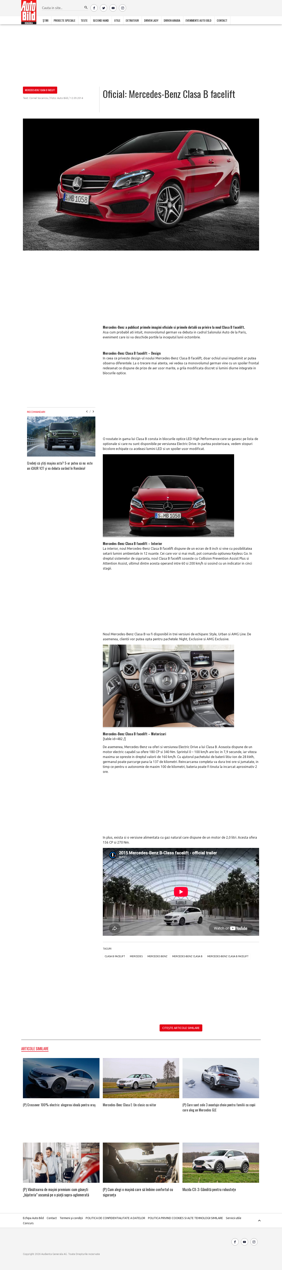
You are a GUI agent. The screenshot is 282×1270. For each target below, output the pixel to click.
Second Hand (101, 20)
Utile (117, 20)
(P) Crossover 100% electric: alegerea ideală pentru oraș (59, 1104)
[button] (86, 7)
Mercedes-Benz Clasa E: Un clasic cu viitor (129, 1104)
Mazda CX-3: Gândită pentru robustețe (209, 1189)
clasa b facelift (115, 956)
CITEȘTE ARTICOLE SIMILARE (181, 1028)
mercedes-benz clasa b (187, 956)
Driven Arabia (172, 20)
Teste (84, 20)
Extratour (132, 20)
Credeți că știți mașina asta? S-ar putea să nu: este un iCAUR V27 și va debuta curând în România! (59, 466)
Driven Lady (151, 20)
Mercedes (136, 956)
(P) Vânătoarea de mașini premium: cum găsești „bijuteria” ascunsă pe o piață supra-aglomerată (56, 1192)
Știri (45, 20)
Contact (222, 20)
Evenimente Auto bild (198, 20)
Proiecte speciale (64, 20)
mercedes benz (157, 956)
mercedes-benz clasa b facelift (228, 956)
